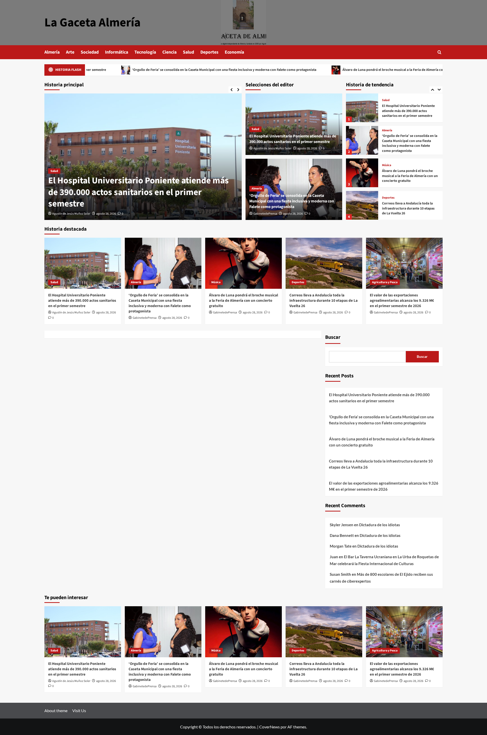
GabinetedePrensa (265, 214)
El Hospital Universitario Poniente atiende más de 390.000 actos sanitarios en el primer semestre (138, 192)
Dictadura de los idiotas (379, 524)
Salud (188, 52)
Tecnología (145, 52)
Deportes (209, 52)
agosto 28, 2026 (106, 214)
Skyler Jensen (341, 524)
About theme (55, 710)
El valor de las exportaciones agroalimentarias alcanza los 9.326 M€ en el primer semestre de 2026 (402, 301)
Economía (234, 52)
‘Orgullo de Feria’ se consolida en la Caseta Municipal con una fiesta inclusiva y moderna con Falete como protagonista (181, 69)
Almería (52, 52)
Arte (70, 52)
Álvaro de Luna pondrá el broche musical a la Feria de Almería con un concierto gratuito (368, 69)
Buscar (332, 337)
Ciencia (169, 52)
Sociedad (90, 52)
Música (386, 165)
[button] (439, 52)
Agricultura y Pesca (384, 282)
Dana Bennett (342, 535)
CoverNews (269, 726)
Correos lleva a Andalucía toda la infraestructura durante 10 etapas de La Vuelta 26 (408, 208)
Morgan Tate (341, 546)
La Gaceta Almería (92, 22)
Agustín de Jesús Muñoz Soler (71, 214)
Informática (116, 52)
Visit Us (79, 710)
